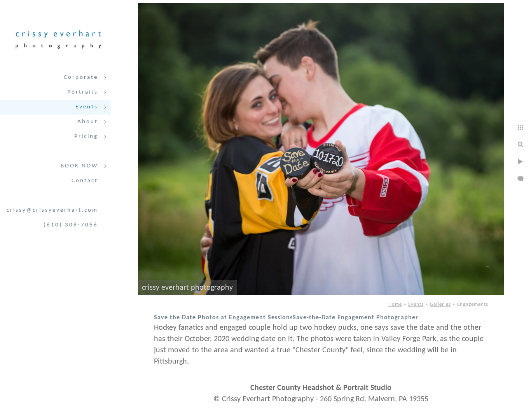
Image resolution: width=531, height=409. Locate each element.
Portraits (82, 92)
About (87, 122)
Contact (85, 181)
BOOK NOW (79, 166)
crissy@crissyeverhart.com (52, 210)
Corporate (81, 77)
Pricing (86, 136)
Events (86, 107)
